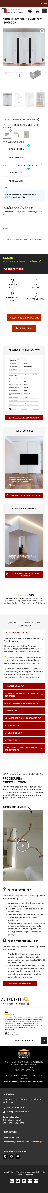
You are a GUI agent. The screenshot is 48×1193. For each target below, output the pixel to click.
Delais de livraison (11, 1137)
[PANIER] (37, 11)
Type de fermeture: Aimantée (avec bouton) (20, 126)
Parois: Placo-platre (14, 142)
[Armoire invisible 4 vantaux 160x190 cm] (24, 56)
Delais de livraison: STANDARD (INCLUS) (22, 165)
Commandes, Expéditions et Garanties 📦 (22, 1141)
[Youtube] (17, 1156)
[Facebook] (5, 1156)
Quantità (7, 228)
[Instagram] (11, 1156)
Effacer (5, 187)
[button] (44, 11)
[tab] (24, 633)
